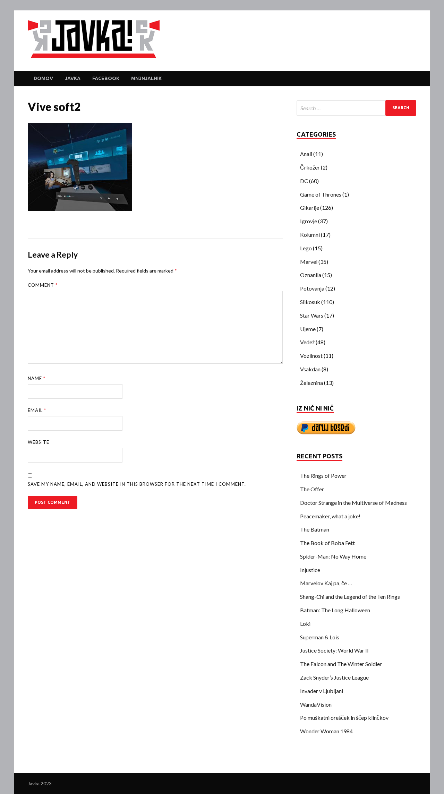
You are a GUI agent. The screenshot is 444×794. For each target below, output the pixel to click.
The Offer (312, 489)
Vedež (307, 342)
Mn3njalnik (146, 78)
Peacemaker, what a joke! (330, 516)
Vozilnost (311, 355)
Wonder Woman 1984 (326, 731)
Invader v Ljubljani (321, 691)
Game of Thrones (320, 194)
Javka (72, 78)
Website (38, 442)
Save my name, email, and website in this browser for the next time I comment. (137, 484)
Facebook (105, 78)
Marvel (308, 261)
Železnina (311, 382)
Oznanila (310, 274)
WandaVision (316, 704)
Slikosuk (310, 302)
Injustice (310, 570)
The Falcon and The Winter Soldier (341, 664)
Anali (306, 153)
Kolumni (310, 234)
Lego (306, 248)
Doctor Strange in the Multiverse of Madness (353, 502)
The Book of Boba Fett (327, 543)
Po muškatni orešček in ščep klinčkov (344, 717)
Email (37, 410)
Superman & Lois (319, 637)
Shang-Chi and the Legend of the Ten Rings (350, 596)
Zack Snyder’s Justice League (334, 677)
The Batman (314, 529)
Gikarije (309, 207)
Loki (305, 623)
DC (304, 181)
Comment (43, 285)
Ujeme (308, 329)
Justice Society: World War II (334, 650)
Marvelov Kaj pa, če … (326, 583)
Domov (43, 78)
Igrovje (308, 221)
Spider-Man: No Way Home (333, 556)
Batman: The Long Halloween (335, 610)
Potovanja (312, 288)
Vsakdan (310, 369)
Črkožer (310, 167)
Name (36, 378)
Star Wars (311, 315)
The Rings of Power (323, 475)
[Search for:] (356, 108)
